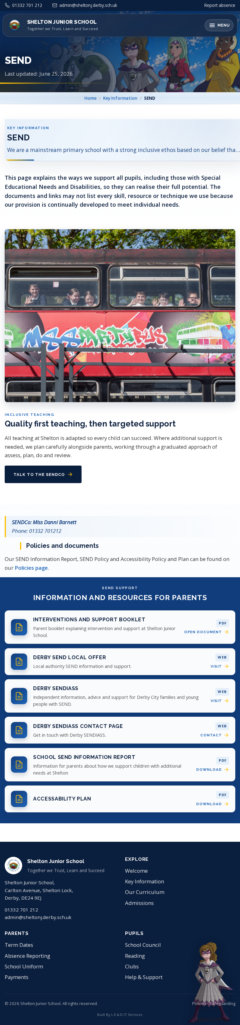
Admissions (139, 902)
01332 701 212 (21, 909)
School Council (143, 944)
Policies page (31, 567)
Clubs (132, 966)
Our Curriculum (144, 892)
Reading (135, 955)
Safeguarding (222, 1003)
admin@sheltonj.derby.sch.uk (38, 917)
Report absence (219, 5)
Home (90, 98)
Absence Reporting (27, 955)
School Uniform (24, 966)
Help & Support (143, 977)
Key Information (120, 98)
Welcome (136, 870)
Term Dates (19, 944)
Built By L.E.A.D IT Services (119, 1014)
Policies (199, 1003)
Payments (16, 977)
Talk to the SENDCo (39, 474)
